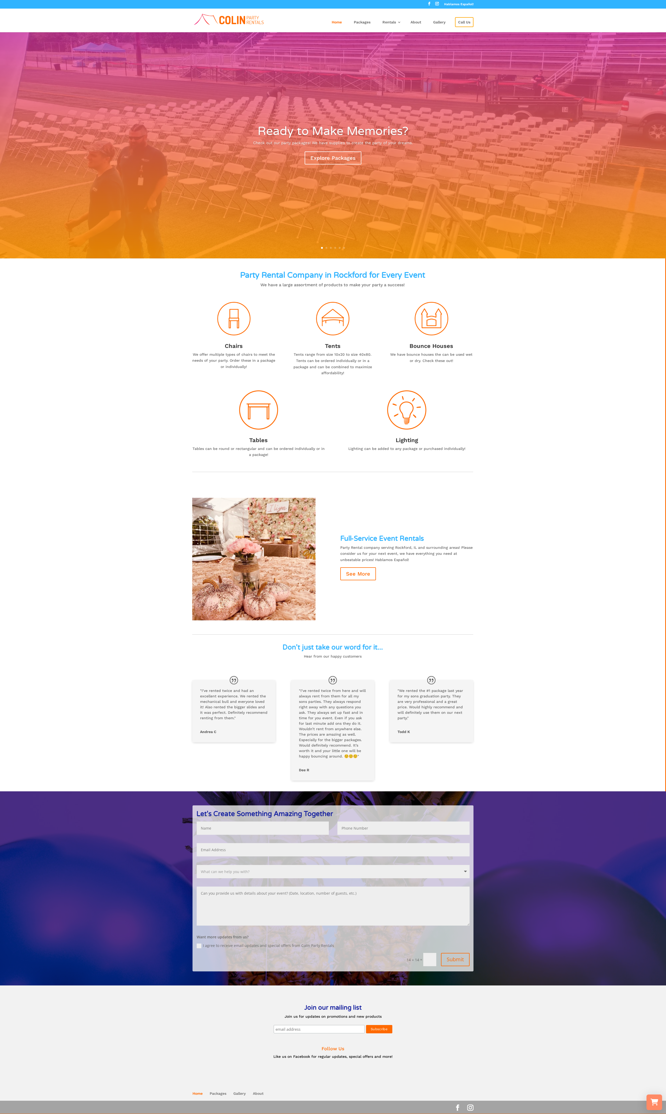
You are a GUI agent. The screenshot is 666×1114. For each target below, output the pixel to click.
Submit (455, 959)
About (416, 22)
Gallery (439, 22)
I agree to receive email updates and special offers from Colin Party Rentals (268, 945)
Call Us (464, 22)
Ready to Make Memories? (333, 131)
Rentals (389, 22)
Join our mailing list (333, 1008)
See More (358, 574)
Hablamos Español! (458, 4)
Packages (362, 22)
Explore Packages (333, 158)
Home (337, 22)
